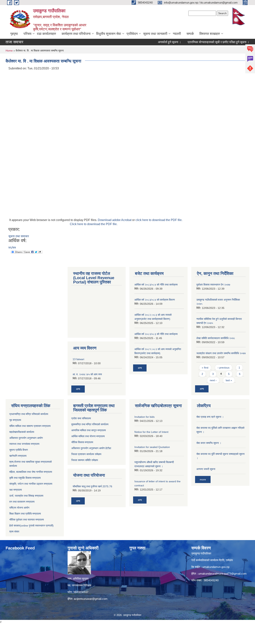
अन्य (78, 389)
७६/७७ (12, 247)
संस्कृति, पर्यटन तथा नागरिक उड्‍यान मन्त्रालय (30, 483)
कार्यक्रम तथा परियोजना (76, 34)
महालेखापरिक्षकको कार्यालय (21, 431)
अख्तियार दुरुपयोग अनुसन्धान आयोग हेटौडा (91, 448)
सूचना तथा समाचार (18, 236)
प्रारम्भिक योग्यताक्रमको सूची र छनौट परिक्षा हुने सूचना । (210, 42)
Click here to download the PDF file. (93, 224)
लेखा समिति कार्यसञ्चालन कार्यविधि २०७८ (215, 338)
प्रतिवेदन (132, 34)
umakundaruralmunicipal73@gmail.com (222, 573)
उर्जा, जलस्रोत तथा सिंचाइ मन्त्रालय (26, 495)
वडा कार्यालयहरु (46, 34)
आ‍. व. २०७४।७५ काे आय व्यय (87, 374)
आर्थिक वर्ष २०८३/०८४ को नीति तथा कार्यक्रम (156, 284)
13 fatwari (78, 359)
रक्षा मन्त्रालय (15, 489)
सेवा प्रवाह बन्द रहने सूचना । (210, 416)
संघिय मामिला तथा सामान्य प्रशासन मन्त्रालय (30, 425)
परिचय (27, 34)
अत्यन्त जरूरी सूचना (205, 469)
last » (229, 380)
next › (213, 380)
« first (205, 367)
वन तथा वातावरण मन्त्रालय (22, 501)
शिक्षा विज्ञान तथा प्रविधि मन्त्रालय (25, 513)
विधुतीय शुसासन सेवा (108, 34)
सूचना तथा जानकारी (155, 34)
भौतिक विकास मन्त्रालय (82, 442)
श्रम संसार (14, 531)
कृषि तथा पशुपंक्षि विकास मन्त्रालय (25, 477)
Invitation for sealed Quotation (152, 447)
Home (9, 50)
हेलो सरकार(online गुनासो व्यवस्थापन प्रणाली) (31, 525)
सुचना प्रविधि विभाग (18, 449)
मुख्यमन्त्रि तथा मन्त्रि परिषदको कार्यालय (89, 424)
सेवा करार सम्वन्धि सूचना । (208, 442)
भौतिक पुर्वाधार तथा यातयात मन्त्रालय (26, 519)
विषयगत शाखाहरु (209, 34)
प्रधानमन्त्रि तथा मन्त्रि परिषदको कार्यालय (28, 414)
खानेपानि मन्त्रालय (18, 455)
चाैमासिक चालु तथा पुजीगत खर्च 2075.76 (92, 486)
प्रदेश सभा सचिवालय (81, 418)
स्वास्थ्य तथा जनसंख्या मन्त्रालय (24, 443)
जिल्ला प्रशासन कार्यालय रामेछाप (86, 454)
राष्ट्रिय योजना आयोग (19, 507)
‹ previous (223, 367)
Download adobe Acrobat (115, 220)
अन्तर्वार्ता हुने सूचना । (161, 42)
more (203, 479)
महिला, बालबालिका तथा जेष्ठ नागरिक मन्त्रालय (30, 471)
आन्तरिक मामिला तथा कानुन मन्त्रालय (88, 430)
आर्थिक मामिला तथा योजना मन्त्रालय (88, 436)
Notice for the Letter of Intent (151, 431)
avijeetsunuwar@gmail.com (91, 598)
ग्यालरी (177, 34)
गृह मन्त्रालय (15, 419)
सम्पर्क (190, 34)
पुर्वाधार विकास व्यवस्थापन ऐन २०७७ (213, 284)
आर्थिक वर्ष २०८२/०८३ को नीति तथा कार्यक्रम (156, 334)
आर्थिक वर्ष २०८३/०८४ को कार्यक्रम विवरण (154, 299)
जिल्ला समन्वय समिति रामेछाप (84, 460)
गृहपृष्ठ (14, 34)
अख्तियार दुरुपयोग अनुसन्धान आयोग (26, 437)
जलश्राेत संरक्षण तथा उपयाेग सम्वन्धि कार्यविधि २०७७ (221, 353)
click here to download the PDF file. (159, 220)
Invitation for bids (144, 416)
